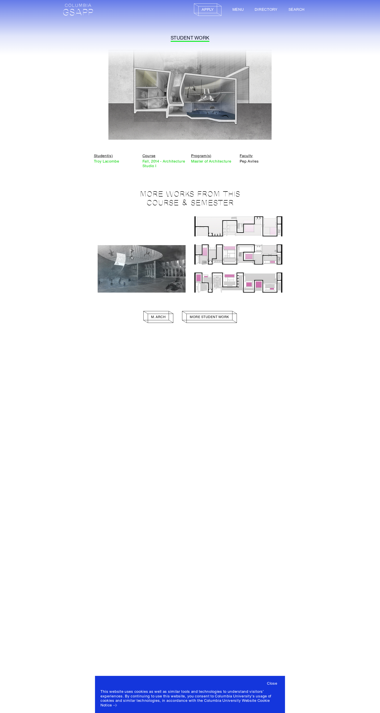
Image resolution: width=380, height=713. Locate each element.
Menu (238, 9)
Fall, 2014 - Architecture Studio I (163, 163)
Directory (266, 9)
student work (190, 38)
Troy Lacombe (106, 161)
